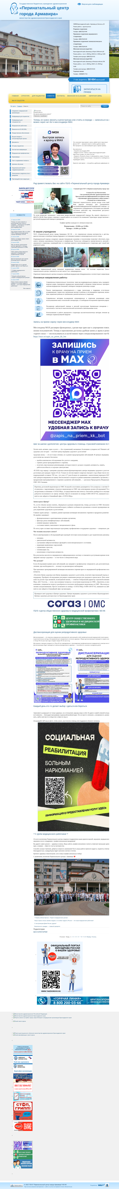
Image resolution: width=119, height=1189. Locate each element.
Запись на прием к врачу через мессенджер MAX (20, 239)
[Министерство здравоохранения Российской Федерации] (30, 1013)
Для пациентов (38, 96)
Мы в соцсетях (18, 100)
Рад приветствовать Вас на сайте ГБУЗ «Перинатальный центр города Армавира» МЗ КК (20, 233)
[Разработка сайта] (101, 1185)
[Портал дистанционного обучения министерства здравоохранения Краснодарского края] (39, 1033)
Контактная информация (19, 149)
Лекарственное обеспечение (20, 133)
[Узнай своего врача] (19, 1021)
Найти (105, 106)
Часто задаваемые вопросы (20, 160)
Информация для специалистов (17, 121)
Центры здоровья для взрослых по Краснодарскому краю (54, 596)
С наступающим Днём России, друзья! (45, 923)
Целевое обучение (17, 164)
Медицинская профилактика (20, 153)
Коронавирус (16, 157)
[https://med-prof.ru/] (76, 622)
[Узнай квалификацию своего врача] (24, 1035)
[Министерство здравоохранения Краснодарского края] (29, 1015)
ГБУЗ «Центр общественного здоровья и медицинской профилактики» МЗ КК (19, 253)
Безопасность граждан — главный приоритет (47, 926)
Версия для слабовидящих (92, 4)
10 (85, 936)
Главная (15, 96)
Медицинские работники (19, 125)
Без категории (40, 932)
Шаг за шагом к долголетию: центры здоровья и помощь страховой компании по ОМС (19, 246)
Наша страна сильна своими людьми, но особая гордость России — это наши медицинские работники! (20, 284)
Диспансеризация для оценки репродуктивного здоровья (19, 259)
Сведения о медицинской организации (19, 111)
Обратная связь (95, 96)
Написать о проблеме (40, 116)
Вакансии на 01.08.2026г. (76, 96)
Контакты (61, 96)
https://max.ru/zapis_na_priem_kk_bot (49, 336)
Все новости (26, 288)
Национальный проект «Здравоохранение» (18, 168)
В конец (94, 936)
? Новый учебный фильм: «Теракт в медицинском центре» (20, 276)
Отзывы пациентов (18, 146)
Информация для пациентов (20, 116)
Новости (50, 96)
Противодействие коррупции (20, 179)
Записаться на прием (92, 90)
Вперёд (89, 936)
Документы (15, 142)
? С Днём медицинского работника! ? (18, 271)
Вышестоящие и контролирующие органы (19, 137)
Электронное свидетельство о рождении (21, 174)
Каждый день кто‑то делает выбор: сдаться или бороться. (19, 265)
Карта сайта (18, 1185)
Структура (25, 96)
